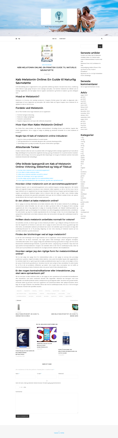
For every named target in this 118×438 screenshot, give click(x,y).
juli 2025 (83, 97)
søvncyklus (31, 296)
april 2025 (83, 103)
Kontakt (63, 38)
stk (81, 208)
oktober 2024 (84, 115)
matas (82, 186)
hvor (82, 180)
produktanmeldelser (21, 296)
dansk (82, 161)
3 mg (82, 147)
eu (81, 170)
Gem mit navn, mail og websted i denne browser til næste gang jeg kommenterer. (38, 383)
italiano (83, 184)
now (82, 200)
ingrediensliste (56, 290)
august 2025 (84, 95)
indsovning (47, 290)
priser (68, 293)
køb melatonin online (21, 293)
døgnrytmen (27, 290)
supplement (54, 296)
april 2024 (83, 127)
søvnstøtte (46, 296)
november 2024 (85, 113)
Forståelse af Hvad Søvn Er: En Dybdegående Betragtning (25, 352)
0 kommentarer (74, 300)
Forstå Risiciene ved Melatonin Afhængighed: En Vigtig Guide (67, 351)
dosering (34, 290)
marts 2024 (84, 129)
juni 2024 (83, 123)
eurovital (83, 174)
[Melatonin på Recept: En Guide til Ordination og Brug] (19, 307)
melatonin (42, 293)
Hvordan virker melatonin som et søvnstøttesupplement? (34, 170)
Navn (17, 373)
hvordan (83, 182)
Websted (61, 373)
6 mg (82, 153)
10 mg (82, 139)
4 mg (82, 149)
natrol (82, 196)
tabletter (61, 296)
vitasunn (83, 218)
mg (81, 192)
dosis (82, 163)
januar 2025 (84, 109)
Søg (100, 46)
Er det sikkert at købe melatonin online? (28, 172)
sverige (83, 210)
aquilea (83, 157)
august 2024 (84, 119)
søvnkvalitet (38, 296)
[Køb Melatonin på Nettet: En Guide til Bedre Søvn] (75, 307)
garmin (82, 176)
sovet (82, 206)
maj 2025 (83, 101)
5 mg (82, 151)
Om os (54, 38)
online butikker (61, 293)
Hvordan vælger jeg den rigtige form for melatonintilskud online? (35, 178)
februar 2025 (84, 107)
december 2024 (85, 111)
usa (82, 214)
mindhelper (84, 194)
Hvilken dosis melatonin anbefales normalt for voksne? (33, 174)
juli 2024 (83, 121)
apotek (83, 155)
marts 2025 (84, 105)
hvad (82, 178)
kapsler (63, 290)
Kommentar (19, 391)
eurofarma (83, 172)
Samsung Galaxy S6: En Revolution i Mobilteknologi (44, 345)
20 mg (82, 145)
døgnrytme (19, 290)
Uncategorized (47, 65)
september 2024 (85, 117)
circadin (83, 159)
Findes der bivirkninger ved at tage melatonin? (30, 176)
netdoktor (83, 198)
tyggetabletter (69, 296)
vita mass (83, 216)
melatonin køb (84, 188)
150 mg (83, 141)
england (83, 168)
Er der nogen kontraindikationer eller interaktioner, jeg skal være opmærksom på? (40, 180)
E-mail (39, 373)
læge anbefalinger (33, 293)
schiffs (82, 204)
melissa (83, 190)
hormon (41, 290)
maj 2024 (83, 125)
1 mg (82, 137)
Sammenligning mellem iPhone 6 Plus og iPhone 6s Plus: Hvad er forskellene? (91, 69)
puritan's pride (85, 202)
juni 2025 (83, 99)
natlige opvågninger (51, 293)
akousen (19, 300)
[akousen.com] (59, 17)
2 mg (82, 143)
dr (81, 165)
